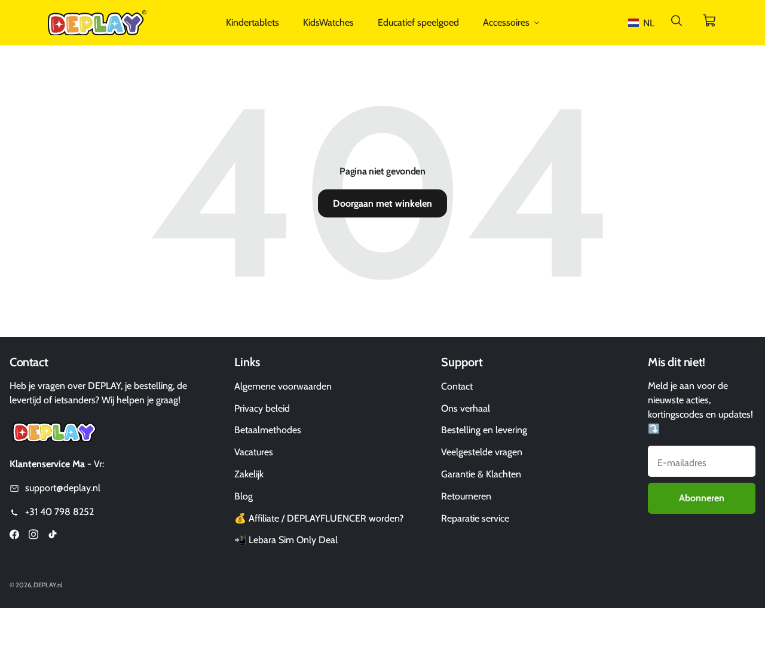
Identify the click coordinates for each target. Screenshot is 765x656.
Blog (243, 496)
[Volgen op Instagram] (33, 536)
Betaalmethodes (267, 430)
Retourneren (466, 496)
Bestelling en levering (484, 430)
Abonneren (701, 498)
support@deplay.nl (62, 487)
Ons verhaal (465, 408)
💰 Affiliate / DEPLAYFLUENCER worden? (318, 518)
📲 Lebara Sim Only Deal (286, 539)
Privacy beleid (262, 408)
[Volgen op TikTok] (52, 536)
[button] (643, 23)
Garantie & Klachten (481, 474)
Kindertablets (252, 22)
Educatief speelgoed (418, 22)
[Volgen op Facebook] (14, 536)
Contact (457, 386)
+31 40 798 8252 (59, 511)
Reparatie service (475, 518)
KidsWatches (328, 22)
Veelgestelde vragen (481, 452)
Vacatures (253, 452)
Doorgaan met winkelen (382, 203)
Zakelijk (249, 474)
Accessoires (506, 22)
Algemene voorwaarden (283, 386)
